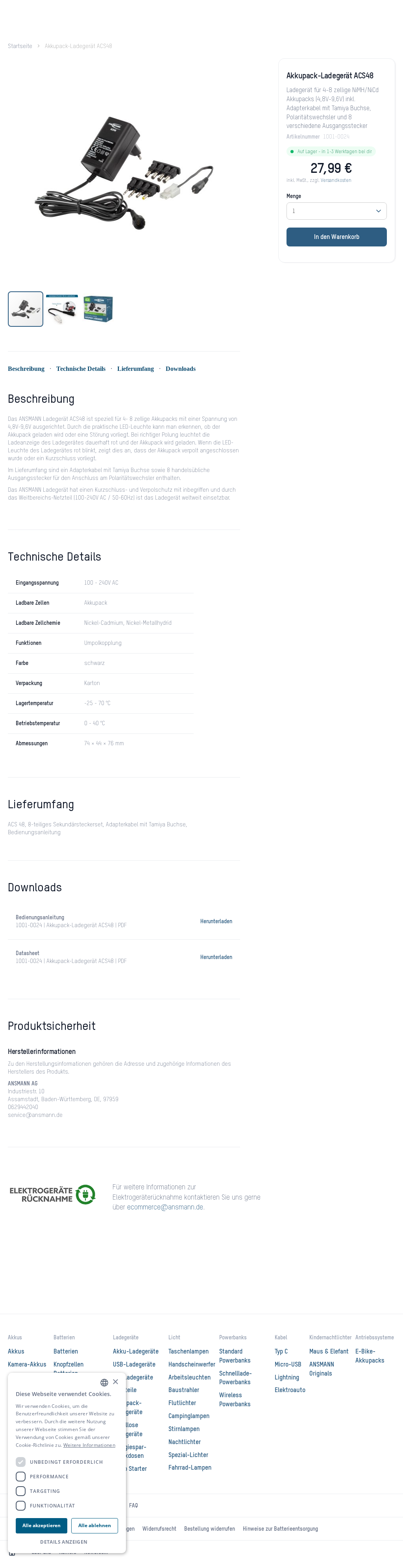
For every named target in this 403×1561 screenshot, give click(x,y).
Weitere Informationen (89, 1445)
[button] (62, 309)
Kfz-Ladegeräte (133, 1378)
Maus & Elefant (329, 1352)
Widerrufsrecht (159, 1529)
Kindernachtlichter (330, 1338)
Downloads (181, 368)
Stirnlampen (184, 1429)
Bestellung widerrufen (209, 1529)
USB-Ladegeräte (134, 1365)
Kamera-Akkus (27, 1365)
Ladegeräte (126, 1338)
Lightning (287, 1378)
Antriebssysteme (374, 1338)
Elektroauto (290, 1390)
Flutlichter (182, 1403)
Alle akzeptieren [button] (41, 1525)
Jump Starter (130, 1469)
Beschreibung (26, 368)
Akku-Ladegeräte (136, 1352)
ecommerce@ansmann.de (165, 1207)
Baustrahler (183, 1390)
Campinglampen (188, 1416)
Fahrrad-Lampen (189, 1468)
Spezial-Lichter (188, 1455)
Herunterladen (216, 921)
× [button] (115, 1382)
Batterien (64, 1338)
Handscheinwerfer (191, 1365)
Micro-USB (288, 1365)
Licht (174, 1338)
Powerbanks (233, 1338)
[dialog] (67, 1463)
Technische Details (80, 368)
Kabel (281, 1338)
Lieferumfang (135, 368)
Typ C (281, 1352)
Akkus (15, 1338)
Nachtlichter (184, 1442)
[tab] (41, 405)
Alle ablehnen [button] (94, 1525)
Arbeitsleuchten (189, 1378)
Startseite (20, 46)
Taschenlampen (188, 1352)
